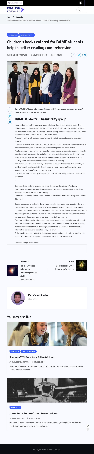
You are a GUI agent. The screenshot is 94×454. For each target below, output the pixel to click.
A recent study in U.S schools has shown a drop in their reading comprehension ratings (48, 139)
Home (9, 17)
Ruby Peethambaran (20, 362)
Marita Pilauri (18, 418)
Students (19, 17)
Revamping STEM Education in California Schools (32, 357)
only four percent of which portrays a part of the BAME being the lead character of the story (50, 175)
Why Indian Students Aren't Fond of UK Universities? (33, 413)
